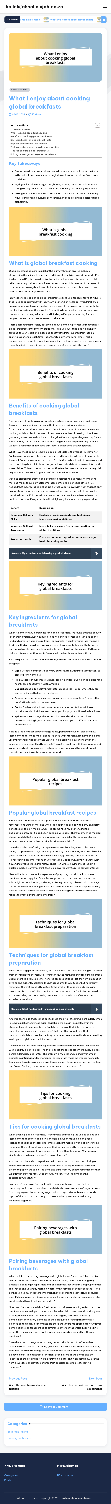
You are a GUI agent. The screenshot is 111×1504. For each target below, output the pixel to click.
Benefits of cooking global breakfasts (31, 136)
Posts (7, 1480)
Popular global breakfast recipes (28, 143)
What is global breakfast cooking (28, 133)
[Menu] (105, 7)
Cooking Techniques (19, 1438)
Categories (11, 1475)
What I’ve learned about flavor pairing (46, 19)
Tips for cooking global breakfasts (29, 150)
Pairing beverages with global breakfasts (33, 154)
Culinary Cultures (19, 90)
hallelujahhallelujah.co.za (34, 7)
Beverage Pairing (17, 1431)
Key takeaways (22, 129)
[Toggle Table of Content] (96, 125)
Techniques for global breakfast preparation (34, 147)
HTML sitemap (65, 1475)
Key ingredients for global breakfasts (30, 140)
